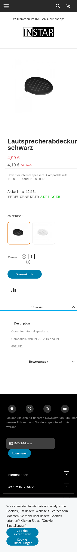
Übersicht (38, 307)
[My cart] (68, 8)
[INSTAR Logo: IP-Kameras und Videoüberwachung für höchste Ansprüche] (38, 32)
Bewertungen (38, 361)
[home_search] (6, 6)
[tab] (38, 307)
